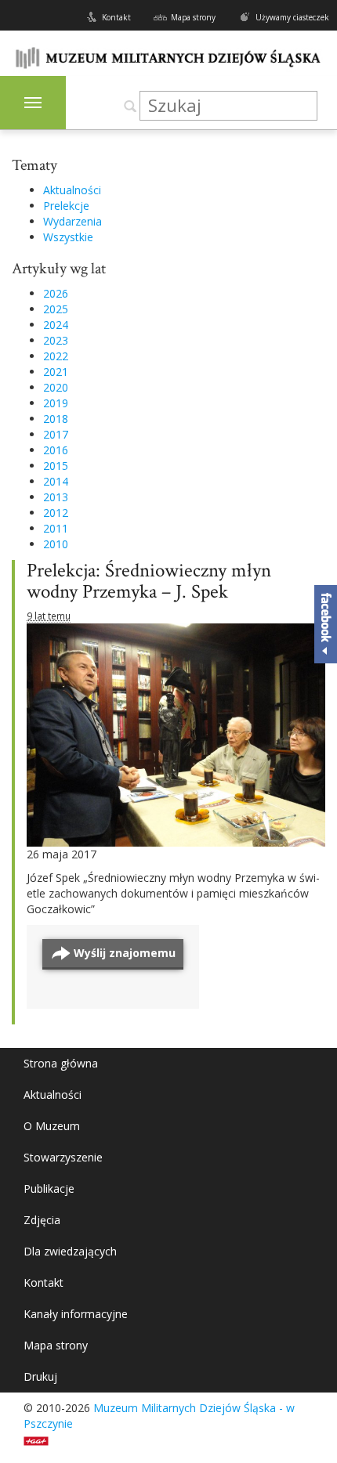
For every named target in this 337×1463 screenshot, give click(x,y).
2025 (55, 309)
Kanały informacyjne (76, 1313)
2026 (55, 293)
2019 (55, 403)
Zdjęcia (42, 1219)
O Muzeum (52, 1125)
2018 (55, 418)
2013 (55, 496)
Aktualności (72, 189)
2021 (55, 371)
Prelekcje (66, 205)
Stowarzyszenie (63, 1157)
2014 (55, 481)
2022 (55, 356)
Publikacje (49, 1188)
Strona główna (61, 1063)
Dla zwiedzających (70, 1251)
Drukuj (40, 1376)
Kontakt (116, 17)
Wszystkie (68, 236)
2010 (55, 543)
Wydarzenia (72, 221)
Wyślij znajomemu (125, 952)
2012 (55, 512)
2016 (55, 450)
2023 (55, 340)
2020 (55, 387)
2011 (55, 528)
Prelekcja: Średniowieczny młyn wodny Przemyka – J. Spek (149, 581)
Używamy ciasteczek (292, 17)
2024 (55, 324)
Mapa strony (193, 17)
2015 (55, 465)
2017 (55, 434)
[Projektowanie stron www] (41, 1439)
